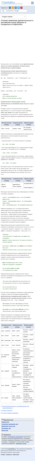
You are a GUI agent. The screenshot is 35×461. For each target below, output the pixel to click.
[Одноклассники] (13, 8)
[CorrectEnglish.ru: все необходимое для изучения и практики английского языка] (12, 3)
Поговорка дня (6, 428)
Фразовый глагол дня (8, 426)
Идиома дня (5, 422)
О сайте (3, 454)
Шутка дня (5, 430)
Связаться (9, 454)
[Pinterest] (21, 8)
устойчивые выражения (15, 436)
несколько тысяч (21, 443)
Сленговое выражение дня (10, 424)
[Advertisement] (17, 44)
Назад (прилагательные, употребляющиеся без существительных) (15, 407)
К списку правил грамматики (10, 413)
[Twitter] (19, 8)
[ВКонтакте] (10, 8)
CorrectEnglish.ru (11, 448)
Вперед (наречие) (7, 410)
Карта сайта (16, 454)
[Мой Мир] (16, 8)
